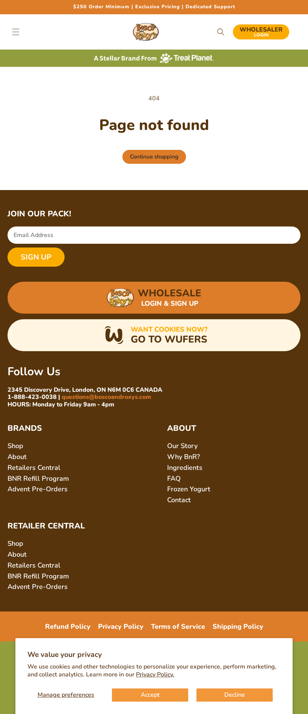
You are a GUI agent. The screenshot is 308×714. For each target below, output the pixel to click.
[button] (16, 32)
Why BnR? (183, 456)
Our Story (182, 445)
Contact (179, 499)
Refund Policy (68, 626)
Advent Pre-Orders (38, 489)
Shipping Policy (238, 626)
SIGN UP (36, 257)
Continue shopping (154, 156)
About (17, 456)
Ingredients (184, 467)
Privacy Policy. (155, 674)
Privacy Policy (120, 626)
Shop (15, 445)
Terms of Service (178, 626)
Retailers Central (34, 467)
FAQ (174, 478)
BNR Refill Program (38, 478)
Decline (234, 695)
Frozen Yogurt (188, 489)
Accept (150, 695)
